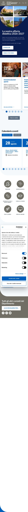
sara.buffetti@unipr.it (8, 287)
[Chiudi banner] (25, 227)
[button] (6, 111)
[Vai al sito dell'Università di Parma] (4, 3)
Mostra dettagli (19, 273)
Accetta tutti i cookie (14, 278)
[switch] (24, 258)
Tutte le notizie (14, 117)
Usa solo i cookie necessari (14, 283)
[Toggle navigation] (26, 3)
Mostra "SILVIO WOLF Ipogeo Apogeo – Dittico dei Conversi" (12, 152)
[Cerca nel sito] (23, 3)
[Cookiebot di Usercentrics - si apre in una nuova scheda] (16, 227)
